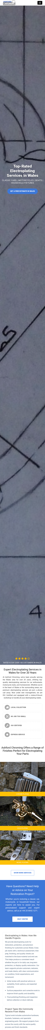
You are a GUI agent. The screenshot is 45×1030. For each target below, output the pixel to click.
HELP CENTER (22, 919)
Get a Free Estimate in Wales (22, 191)
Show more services (22, 873)
